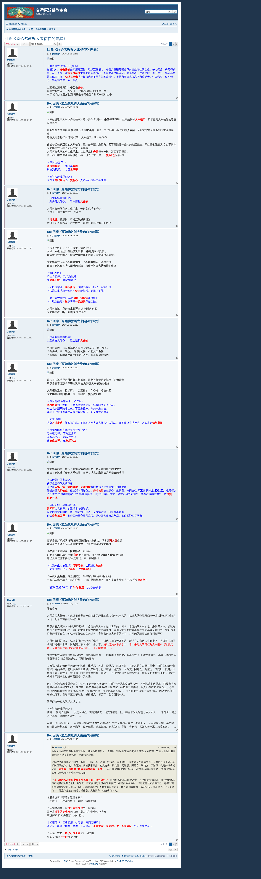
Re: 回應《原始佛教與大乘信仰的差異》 (74, 103)
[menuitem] (22, 23)
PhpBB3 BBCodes (125, 861)
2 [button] (173, 44)
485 (14, 604)
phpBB (64, 861)
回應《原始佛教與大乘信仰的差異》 (35, 38)
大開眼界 (11, 60)
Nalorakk (11, 600)
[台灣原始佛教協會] (20, 11)
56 (13, 64)
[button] (176, 44)
